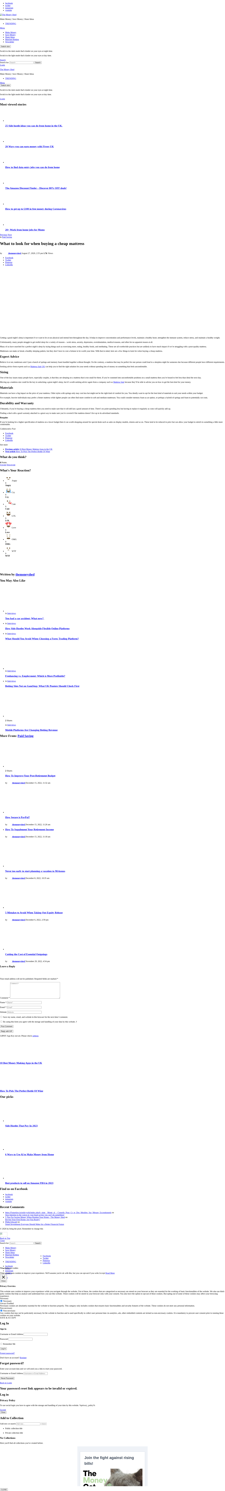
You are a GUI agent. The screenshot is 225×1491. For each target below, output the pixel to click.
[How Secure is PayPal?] (115, 799)
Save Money (10, 35)
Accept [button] (102, 1273)
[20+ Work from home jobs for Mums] (115, 219)
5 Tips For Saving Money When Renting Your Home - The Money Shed (35, 1217)
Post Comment (6, 1026)
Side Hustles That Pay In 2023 (21, 1125)
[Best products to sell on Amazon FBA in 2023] (115, 1168)
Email (3, 1007)
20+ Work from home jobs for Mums (25, 229)
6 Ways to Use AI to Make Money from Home (29, 1154)
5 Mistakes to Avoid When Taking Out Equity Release (34, 912)
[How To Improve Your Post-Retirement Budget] (115, 754)
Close (2, 1240)
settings (35, 1036)
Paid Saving (25, 736)
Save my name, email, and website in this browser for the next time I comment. (35, 1017)
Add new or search (8, 1424)
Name (3, 1002)
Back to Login (6, 1383)
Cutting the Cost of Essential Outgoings (26, 954)
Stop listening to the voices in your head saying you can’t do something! (34, 1215)
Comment (5, 998)
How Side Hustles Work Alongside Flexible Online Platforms (37, 628)
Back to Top (5, 1238)
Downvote (11, 465)
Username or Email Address (11, 1334)
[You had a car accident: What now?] (115, 598)
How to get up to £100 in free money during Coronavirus (35, 209)
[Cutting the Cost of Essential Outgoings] (115, 936)
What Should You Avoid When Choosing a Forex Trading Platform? (42, 638)
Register (23, 1358)
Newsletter (9, 42)
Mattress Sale (118, 382)
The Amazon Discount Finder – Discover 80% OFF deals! (36, 188)
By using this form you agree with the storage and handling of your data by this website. (40, 1022)
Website (3, 1012)
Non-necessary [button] (6, 1308)
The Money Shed (7, 69)
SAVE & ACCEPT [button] (8, 1318)
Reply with (6, 1031)
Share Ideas (10, 37)
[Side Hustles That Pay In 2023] (115, 1111)
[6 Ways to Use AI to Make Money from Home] (115, 1140)
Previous (3, 235)
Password (4, 1339)
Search (37, 63)
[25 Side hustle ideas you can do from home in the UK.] (115, 115)
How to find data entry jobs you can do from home (32, 167)
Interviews (11, 613)
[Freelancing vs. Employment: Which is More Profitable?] (115, 656)
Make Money (10, 32)
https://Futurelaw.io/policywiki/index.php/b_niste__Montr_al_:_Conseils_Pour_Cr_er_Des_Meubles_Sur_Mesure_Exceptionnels (58, 1212)
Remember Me (9, 1344)
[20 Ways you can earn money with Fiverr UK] (115, 136)
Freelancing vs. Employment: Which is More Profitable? (35, 676)
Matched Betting (12, 39)
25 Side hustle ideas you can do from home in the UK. (34, 125)
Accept (3, 1410)
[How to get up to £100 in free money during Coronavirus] (115, 198)
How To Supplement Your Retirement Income (29, 829)
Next (10, 235)
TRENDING (10, 23)
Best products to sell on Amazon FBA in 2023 (29, 1183)
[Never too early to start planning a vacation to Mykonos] (115, 853)
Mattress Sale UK (37, 366)
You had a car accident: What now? (24, 618)
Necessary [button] (4, 1298)
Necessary (7, 1301)
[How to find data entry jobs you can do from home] (115, 157)
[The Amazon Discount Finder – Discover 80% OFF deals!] (115, 177)
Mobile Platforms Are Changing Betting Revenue (31, 730)
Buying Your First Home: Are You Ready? (22, 1219)
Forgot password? (7, 1353)
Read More (110, 1273)
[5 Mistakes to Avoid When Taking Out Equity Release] (115, 895)
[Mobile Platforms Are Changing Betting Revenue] (115, 703)
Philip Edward (11, 1222)
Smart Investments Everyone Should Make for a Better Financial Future (34, 1224)
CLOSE (4, 1490)
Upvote (3, 465)
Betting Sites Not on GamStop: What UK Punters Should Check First (42, 686)
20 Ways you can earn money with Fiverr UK (29, 146)
